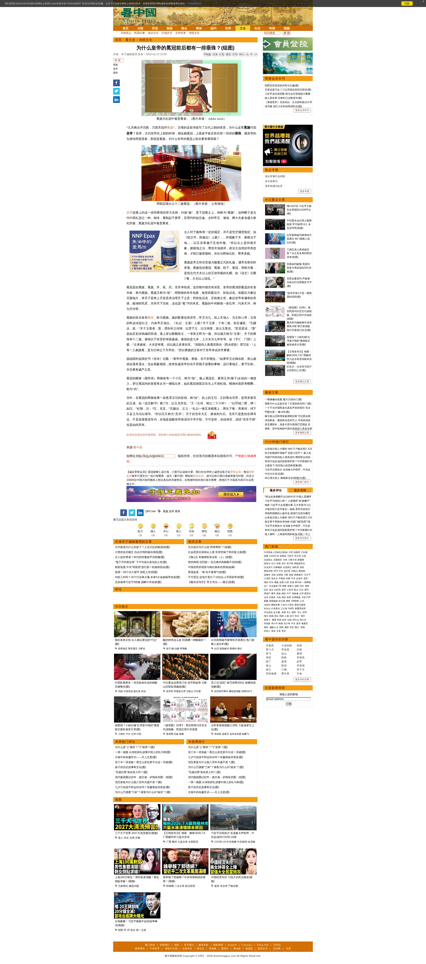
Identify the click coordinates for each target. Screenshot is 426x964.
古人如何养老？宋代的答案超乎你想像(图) (140, 557)
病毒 (266, 556)
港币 (306, 590)
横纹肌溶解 (235, 691)
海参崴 (295, 593)
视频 (287, 28)
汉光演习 (268, 567)
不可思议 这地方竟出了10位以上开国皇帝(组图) (216, 577)
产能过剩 (233, 885)
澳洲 (274, 620)
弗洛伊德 (268, 571)
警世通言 (132, 648)
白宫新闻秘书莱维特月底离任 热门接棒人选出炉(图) (299, 239)
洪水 (126, 837)
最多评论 (276, 490)
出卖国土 (268, 560)
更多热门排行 (302, 481)
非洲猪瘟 (296, 597)
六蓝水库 (183, 841)
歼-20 (127, 929)
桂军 (284, 620)
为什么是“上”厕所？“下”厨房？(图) (135, 747)
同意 (407, 3)
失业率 (223, 885)
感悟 (286, 627)
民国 (279, 620)
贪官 (306, 578)
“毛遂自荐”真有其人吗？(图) (131, 772)
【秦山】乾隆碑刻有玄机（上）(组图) (210, 557)
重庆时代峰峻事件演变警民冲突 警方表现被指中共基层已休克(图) (299, 326)
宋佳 (143, 691)
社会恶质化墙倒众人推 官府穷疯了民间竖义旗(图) (217, 552)
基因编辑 (273, 601)
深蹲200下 (246, 691)
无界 (288, 948)
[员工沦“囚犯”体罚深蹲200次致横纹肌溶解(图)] (233, 655)
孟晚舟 (267, 575)
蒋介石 (303, 620)
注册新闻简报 (275, 688)
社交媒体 (273, 586)
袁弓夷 (290, 563)
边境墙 (279, 575)
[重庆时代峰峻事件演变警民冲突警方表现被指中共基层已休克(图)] (275, 322)
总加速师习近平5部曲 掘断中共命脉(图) (138, 582)
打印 (235, 54)
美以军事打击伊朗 (275, 176)
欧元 (296, 590)
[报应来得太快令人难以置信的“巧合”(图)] (137, 613)
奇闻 (272, 28)
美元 (271, 590)
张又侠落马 (271, 181)
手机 (292, 627)
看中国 (140, 15)
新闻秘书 (224, 648)
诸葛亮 (304, 623)
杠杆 (266, 590)
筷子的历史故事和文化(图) (130, 767)
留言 (228, 54)
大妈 (278, 597)
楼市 (273, 593)
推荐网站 (140, 948)
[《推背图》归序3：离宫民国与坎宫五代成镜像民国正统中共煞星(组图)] (185, 698)
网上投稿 (150, 944)
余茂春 (251, 841)
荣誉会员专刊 (275, 78)
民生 (297, 616)
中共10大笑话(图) (274, 473)
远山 (284, 653)
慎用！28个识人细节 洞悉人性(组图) (136, 572)
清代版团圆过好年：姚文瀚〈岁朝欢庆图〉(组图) (144, 777)
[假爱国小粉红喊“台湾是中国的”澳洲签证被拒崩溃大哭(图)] (137, 698)
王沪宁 (307, 575)
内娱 (120, 691)
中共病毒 (231, 841)
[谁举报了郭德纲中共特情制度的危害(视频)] (185, 850)
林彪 (281, 623)
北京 (266, 597)
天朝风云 (126, 33)
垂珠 (115, 72)
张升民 (169, 691)
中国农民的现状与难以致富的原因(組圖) (211, 567)
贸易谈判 (298, 575)
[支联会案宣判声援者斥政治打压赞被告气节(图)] (275, 278)
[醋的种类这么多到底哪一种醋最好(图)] (185, 613)
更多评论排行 (302, 538)
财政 (278, 593)
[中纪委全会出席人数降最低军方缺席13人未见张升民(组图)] (275, 220)
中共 (128, 734)
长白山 (267, 608)
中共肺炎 (268, 552)
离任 (239, 648)
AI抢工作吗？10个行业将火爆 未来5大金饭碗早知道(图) (147, 577)
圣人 (120, 837)
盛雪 (284, 661)
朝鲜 (284, 586)
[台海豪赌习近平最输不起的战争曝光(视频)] (137, 894)
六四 (304, 556)
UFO (275, 571)
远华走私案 (235, 734)
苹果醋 (183, 648)
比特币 (277, 590)
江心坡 (284, 608)
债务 (307, 586)
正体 (215, 54)
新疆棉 (301, 560)
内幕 (288, 578)
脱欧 (297, 586)
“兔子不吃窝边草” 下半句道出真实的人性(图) (141, 562)
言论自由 (268, 612)
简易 (299, 645)
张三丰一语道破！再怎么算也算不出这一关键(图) (144, 762)
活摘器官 (277, 560)
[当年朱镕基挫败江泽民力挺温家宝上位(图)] (233, 698)
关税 (273, 575)
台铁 (285, 560)
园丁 (268, 661)
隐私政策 (218, 944)
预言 (297, 627)
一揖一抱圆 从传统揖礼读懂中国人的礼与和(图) (143, 752)
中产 (289, 593)
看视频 (212, 948)
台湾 (133, 734)
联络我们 (165, 944)
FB (280, 586)
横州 (174, 841)
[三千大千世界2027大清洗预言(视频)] (137, 806)
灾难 (137, 837)
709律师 (295, 601)
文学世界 (180, 33)
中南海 (282, 578)
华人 (289, 612)
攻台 (132, 929)
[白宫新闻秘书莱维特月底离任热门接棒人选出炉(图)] (233, 613)
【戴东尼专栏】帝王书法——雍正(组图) (211, 582)
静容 (284, 665)
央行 (302, 586)
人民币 (290, 590)
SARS (291, 608)
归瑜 (299, 649)
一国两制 (306, 582)
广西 (168, 841)
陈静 (284, 657)
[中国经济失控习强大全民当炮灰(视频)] (233, 850)
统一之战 (141, 929)
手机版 (207, 54)
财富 (284, 593)
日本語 (277, 944)
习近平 (290, 556)
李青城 (301, 665)
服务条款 (204, 944)
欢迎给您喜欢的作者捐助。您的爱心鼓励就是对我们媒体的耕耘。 (165, 434)
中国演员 (128, 691)
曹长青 (285, 673)
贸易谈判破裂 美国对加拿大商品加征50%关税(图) (299, 268)
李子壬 (301, 669)
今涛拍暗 (286, 645)
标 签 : (118, 60)
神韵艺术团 (171, 948)
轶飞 (268, 653)
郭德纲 (170, 885)
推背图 (169, 734)
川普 (291, 552)
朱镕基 (217, 734)
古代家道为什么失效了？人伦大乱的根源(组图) (142, 547)
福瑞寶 (249, 948)
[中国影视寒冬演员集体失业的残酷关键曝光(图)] (137, 655)
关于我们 (189, 944)
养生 (284, 631)
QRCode (150, 511)
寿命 (273, 631)
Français (246, 944)
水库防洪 (193, 841)
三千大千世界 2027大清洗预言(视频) (136, 833)
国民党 (295, 567)
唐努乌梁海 (300, 605)
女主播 (277, 612)
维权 (288, 601)
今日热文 (121, 606)
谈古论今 (153, 33)
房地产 (267, 593)
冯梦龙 (141, 648)
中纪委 (197, 691)
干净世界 (155, 948)
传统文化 (194, 33)
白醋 (177, 648)
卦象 (176, 734)
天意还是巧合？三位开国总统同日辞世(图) (288, 89)
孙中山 (296, 620)
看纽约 (225, 948)
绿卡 (292, 616)
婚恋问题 (134, 885)
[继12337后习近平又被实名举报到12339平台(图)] (275, 206)
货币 (284, 590)
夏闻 (299, 653)
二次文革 (179, 885)
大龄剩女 (123, 885)
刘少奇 (287, 623)
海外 (303, 616)
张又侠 (297, 556)
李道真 (285, 649)
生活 (257, 28)
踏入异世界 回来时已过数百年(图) (283, 98)
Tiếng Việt (263, 944)
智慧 (281, 627)
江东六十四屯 (287, 605)
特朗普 (297, 552)
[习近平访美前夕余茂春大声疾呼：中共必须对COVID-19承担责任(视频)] (233, 806)
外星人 (267, 631)
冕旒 (115, 64)
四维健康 (271, 673)
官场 (155, 28)
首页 (126, 28)
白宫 (216, 648)
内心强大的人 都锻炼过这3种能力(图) (285, 477)
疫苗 (278, 563)
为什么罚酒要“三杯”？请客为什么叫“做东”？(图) (143, 792)
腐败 (276, 582)
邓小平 (274, 623)
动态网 (277, 948)
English (232, 944)
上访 (302, 601)
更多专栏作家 (302, 679)
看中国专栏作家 (276, 639)
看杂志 (200, 948)
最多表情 (300, 490)
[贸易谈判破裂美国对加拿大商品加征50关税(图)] (275, 264)
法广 (266, 586)
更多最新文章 (302, 432)
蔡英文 (307, 593)
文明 (131, 837)
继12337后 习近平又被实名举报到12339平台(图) (299, 210)
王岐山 (189, 691)
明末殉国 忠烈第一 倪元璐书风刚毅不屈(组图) (215, 562)
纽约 (213, 28)
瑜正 (268, 669)
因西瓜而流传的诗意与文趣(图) (282, 85)
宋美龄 (267, 623)
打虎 (287, 582)
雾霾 (266, 601)
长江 (273, 563)
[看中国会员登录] (288, 44)
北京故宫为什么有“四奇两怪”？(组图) (209, 547)
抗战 (289, 620)
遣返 (271, 616)
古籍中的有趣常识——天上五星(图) (136, 757)
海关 (266, 616)
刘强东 (272, 597)
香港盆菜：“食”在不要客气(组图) (207, 572)
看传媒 (237, 948)
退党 (302, 567)
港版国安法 (299, 563)
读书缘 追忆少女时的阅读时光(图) (283, 106)
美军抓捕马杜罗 (274, 186)
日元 (301, 590)
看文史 (130, 40)
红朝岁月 (167, 33)
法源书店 (187, 948)
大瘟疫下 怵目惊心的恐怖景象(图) (283, 465)
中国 (138, 734)
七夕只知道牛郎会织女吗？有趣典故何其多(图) (142, 787)
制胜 (120, 929)
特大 (241, 54)
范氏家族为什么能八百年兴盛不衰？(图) (138, 782)
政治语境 (190, 885)
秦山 (268, 665)
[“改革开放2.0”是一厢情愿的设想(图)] (275, 293)
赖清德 (302, 571)
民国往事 (139, 33)
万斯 (286, 575)
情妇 (266, 582)
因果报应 (122, 648)
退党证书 (263, 948)
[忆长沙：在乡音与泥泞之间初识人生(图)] (275, 366)
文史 (243, 28)
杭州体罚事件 (221, 691)
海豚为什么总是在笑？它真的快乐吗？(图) (288, 403)
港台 (184, 28)
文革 (278, 631)
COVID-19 (220, 841)
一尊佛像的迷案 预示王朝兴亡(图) (283, 399)
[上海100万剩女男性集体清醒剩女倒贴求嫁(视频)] (137, 850)
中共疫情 (242, 841)
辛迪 (299, 673)
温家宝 (225, 734)
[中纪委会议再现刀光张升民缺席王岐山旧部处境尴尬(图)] (185, 655)
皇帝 (115, 68)
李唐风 (301, 657)
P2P (309, 597)
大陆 (140, 28)
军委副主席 (180, 691)
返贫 (216, 885)
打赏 (221, 54)
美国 (170, 28)
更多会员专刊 (302, 110)
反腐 (281, 582)
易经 (266, 627)
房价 (284, 597)
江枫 (284, 669)
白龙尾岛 (275, 608)
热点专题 (271, 170)
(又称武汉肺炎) (280, 552)
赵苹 (299, 661)
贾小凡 (270, 649)
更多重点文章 (302, 381)
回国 (281, 616)
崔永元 (274, 578)
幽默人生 (274, 627)
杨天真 (136, 691)
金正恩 (287, 571)
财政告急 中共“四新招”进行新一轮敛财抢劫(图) (142, 567)
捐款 (176, 944)
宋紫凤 (270, 645)
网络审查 (275, 605)
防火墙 (282, 601)
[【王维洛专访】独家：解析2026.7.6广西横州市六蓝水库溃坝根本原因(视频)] (185, 806)
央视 (283, 612)
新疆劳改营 (300, 608)
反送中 (299, 578)
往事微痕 (277, 567)
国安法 (267, 563)
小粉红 (121, 734)
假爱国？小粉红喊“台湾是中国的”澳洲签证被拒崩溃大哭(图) (298, 341)
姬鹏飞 (245, 734)
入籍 (287, 616)
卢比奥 (304, 552)
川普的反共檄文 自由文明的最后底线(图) (139, 552)
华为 (271, 582)
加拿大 (290, 586)
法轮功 (267, 605)
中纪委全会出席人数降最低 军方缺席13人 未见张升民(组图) (299, 224)
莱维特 (233, 648)
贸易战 (283, 556)
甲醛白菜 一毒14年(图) (277, 411)
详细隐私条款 (195, 3)
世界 (228, 28)
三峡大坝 (292, 560)
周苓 (268, 657)
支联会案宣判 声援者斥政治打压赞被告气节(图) (299, 282)
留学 (305, 612)
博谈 (199, 28)
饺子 (168, 648)
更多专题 (304, 191)
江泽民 (267, 578)
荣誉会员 (235, 471)
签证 (276, 616)
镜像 (181, 734)
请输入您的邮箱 (288, 694)
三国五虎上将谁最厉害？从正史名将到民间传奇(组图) (299, 253)
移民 (294, 612)
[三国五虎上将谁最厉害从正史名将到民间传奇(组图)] (275, 249)
